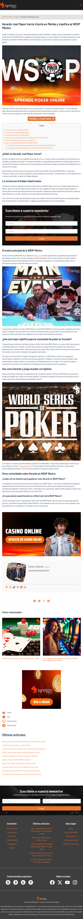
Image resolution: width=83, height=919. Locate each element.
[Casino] (6, 712)
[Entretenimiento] (9, 721)
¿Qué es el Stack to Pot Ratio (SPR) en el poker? (16, 760)
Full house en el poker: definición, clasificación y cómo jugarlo (21, 771)
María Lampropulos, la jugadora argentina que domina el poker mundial (23, 741)
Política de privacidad (71, 840)
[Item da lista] (52, 882)
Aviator (12, 848)
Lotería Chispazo (12, 840)
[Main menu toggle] (80, 5)
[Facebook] (6, 587)
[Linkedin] (39, 601)
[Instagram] (10, 587)
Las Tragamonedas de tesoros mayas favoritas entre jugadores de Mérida (60, 659)
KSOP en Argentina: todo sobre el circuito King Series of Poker (21, 752)
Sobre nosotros (71, 836)
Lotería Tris (12, 836)
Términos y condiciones (71, 844)
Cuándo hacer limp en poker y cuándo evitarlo (16, 745)
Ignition (4, 17)
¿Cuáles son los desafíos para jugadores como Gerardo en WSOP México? (31, 145)
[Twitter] (17, 587)
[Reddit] (21, 587)
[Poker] (6, 717)
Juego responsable (70, 832)
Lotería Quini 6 (12, 832)
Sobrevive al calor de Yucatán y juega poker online (20, 658)
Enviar (41, 238)
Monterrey (37, 256)
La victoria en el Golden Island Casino (16, 132)
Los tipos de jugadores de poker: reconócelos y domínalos (20, 756)
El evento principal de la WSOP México (16, 135)
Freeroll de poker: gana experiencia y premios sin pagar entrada (21, 774)
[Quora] (25, 587)
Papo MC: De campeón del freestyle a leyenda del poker (19, 763)
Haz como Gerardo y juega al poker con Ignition (19, 140)
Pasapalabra (12, 844)
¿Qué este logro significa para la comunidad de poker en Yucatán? (25, 138)
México (11, 17)
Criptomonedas (12, 828)
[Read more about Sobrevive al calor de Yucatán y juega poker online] (21, 636)
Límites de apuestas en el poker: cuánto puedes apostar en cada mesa (23, 749)
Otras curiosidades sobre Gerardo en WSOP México (20, 143)
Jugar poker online (25, 466)
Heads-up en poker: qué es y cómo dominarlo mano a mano (20, 767)
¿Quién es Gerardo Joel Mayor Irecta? (16, 130)
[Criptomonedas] (9, 725)
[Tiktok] (14, 587)
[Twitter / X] (44, 601)
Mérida (17, 17)
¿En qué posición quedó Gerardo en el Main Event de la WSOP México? (29, 148)
